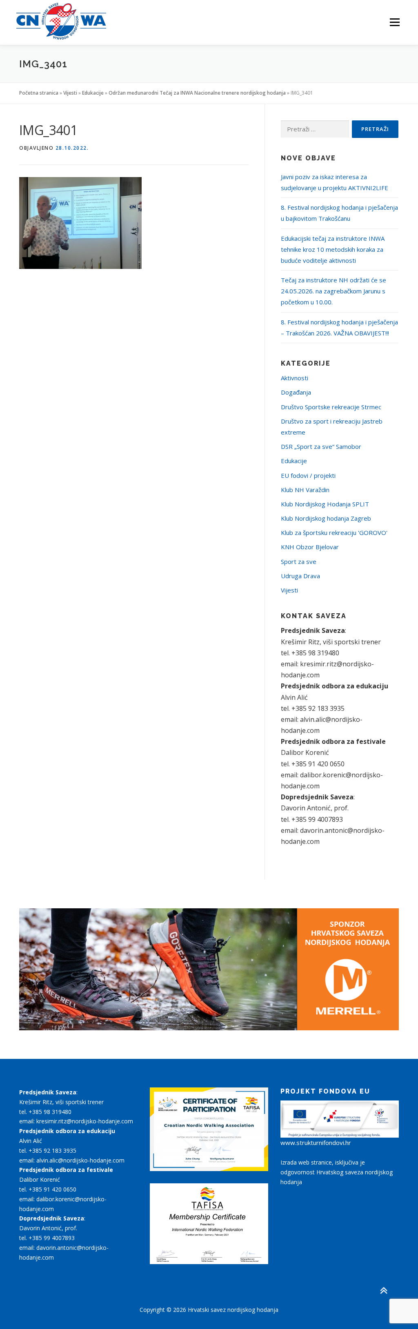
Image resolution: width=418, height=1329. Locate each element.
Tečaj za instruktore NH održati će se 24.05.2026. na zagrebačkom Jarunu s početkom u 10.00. (333, 291)
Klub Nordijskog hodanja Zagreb (326, 518)
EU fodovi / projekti (308, 475)
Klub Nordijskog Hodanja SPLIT (325, 504)
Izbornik (394, 22)
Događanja (296, 392)
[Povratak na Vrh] (383, 1290)
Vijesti (70, 92)
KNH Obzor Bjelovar (310, 547)
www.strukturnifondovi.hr (315, 1142)
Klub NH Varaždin (305, 490)
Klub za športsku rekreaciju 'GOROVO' (334, 532)
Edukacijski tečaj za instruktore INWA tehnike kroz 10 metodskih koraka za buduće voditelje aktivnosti (333, 249)
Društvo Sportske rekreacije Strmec (331, 407)
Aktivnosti (294, 378)
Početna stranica (38, 92)
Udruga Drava (300, 576)
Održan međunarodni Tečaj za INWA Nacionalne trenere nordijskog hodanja (197, 92)
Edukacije (93, 92)
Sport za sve (298, 561)
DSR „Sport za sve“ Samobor (321, 446)
